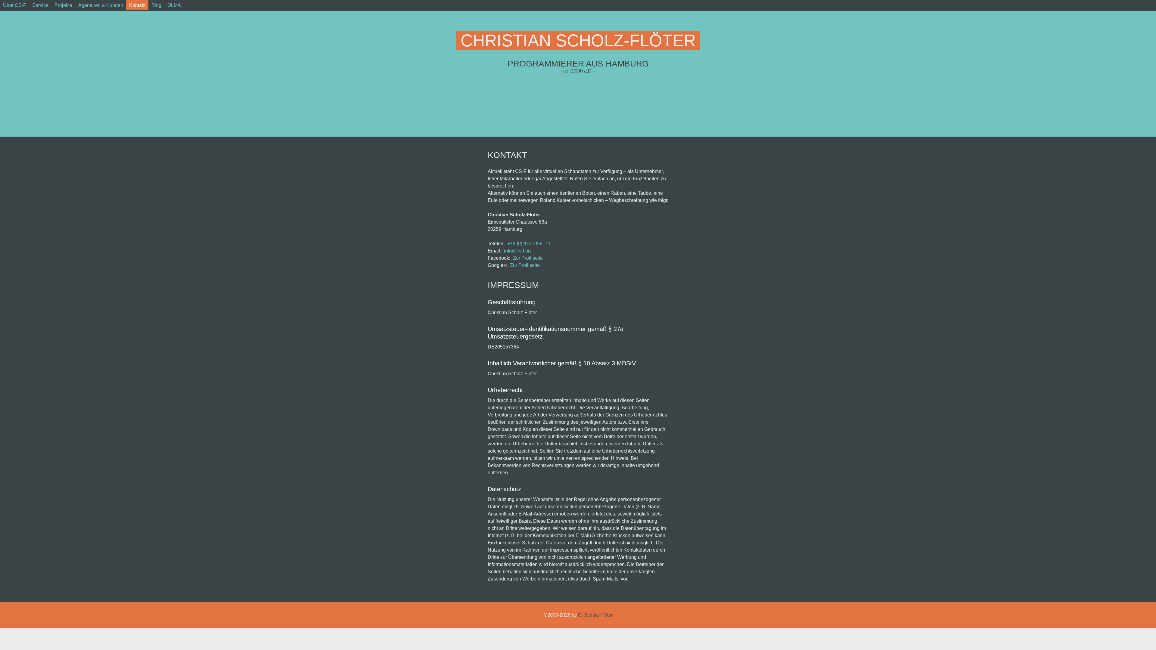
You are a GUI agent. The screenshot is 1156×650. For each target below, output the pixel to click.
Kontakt (137, 5)
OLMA (174, 5)
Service (40, 5)
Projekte (63, 5)
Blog (156, 5)
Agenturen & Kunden (100, 5)
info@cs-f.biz (518, 250)
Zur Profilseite (528, 258)
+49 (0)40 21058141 (529, 243)
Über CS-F (14, 5)
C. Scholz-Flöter (595, 615)
